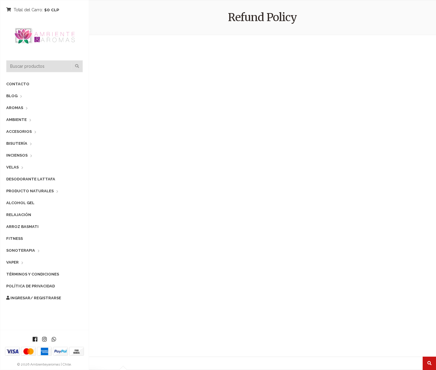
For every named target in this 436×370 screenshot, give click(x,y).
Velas (12, 167)
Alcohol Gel (20, 203)
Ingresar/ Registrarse (35, 298)
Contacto (17, 84)
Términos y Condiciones (32, 274)
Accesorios (19, 131)
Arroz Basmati (22, 226)
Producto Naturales (30, 191)
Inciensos (17, 155)
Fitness (14, 238)
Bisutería (16, 143)
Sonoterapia (20, 250)
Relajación (18, 214)
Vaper (12, 262)
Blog (11, 96)
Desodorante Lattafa (30, 179)
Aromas (14, 108)
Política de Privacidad (30, 286)
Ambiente (16, 119)
